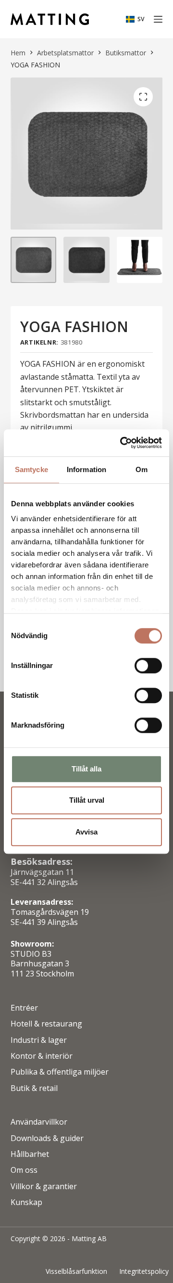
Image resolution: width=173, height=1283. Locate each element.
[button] (135, 19)
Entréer (24, 1008)
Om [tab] (142, 469)
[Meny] (158, 19)
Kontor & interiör (42, 1056)
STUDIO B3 (31, 954)
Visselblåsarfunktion (76, 1271)
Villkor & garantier (44, 1186)
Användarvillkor (39, 1122)
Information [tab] (86, 469)
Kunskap (26, 1202)
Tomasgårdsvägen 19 (50, 912)
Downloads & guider (47, 1138)
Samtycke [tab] (31, 469)
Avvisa (86, 832)
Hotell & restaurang (46, 1024)
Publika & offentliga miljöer (60, 1072)
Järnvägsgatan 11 (42, 872)
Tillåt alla (86, 769)
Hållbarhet (30, 1154)
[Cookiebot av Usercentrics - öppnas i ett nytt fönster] (122, 442)
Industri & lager (39, 1040)
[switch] (148, 665)
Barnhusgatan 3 (40, 963)
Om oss (24, 1170)
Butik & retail (34, 1088)
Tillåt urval (86, 800)
